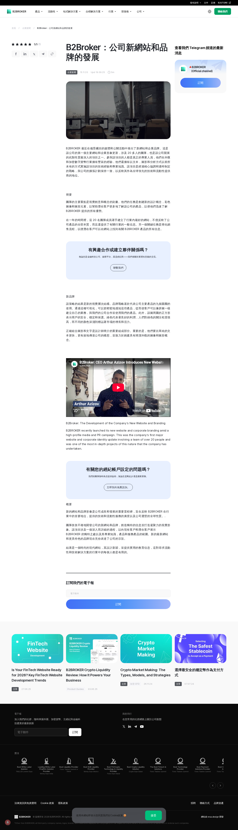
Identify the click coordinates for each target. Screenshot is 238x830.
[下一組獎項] (220, 785)
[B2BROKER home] (16, 11)
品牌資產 (219, 802)
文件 (206, 2)
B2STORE (223, 2)
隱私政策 (63, 802)
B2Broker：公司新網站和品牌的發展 (54, 28)
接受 (153, 815)
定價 (213, 2)
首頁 (14, 28)
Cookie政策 (116, 815)
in (129, 726)
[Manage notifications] (7, 822)
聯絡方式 (205, 802)
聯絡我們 (223, 11)
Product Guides (75, 689)
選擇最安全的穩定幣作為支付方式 (199, 672)
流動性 (51, 11)
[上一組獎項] (213, 785)
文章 (15, 689)
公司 (139, 11)
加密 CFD (134, 684)
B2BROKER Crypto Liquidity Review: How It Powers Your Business (88, 675)
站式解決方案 (70, 11)
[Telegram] (135, 726)
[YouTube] (142, 726)
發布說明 (194, 2)
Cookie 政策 (47, 802)
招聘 (193, 802)
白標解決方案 (93, 11)
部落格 (125, 11)
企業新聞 (26, 28)
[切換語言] (209, 11)
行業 (111, 11)
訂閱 (75, 732)
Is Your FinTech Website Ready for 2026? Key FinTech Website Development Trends (37, 675)
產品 (37, 11)
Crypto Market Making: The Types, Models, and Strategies (145, 672)
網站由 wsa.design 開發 (212, 816)
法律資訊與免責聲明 (25, 802)
